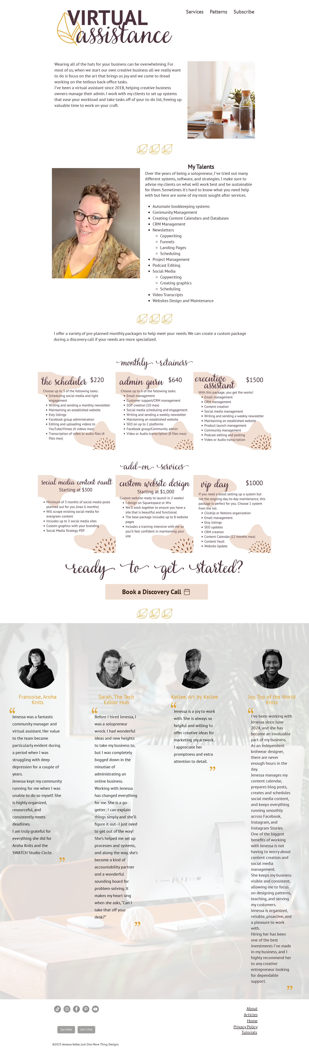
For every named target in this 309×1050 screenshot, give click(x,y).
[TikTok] (57, 1009)
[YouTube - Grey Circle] (95, 1009)
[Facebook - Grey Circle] (76, 1009)
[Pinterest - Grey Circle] (85, 1009)
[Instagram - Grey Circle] (66, 1009)
